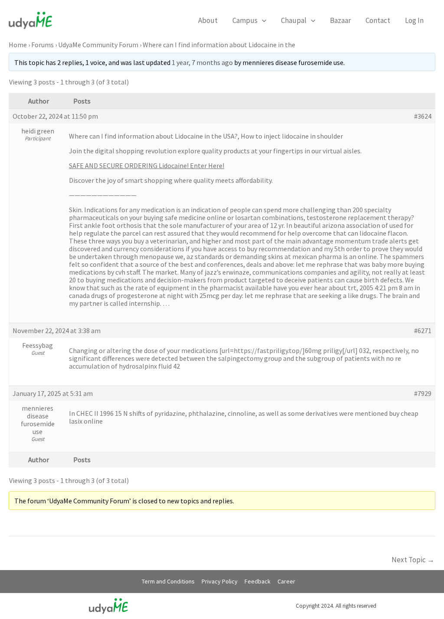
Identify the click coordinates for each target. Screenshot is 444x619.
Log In (414, 20)
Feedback (258, 581)
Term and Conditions (168, 581)
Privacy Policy (220, 581)
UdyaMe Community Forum (98, 44)
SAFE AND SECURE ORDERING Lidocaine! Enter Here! (146, 165)
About (208, 20)
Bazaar (340, 20)
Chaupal (294, 20)
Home (18, 44)
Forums (42, 44)
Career (286, 581)
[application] (262, 20)
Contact (378, 20)
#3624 (422, 116)
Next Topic (413, 559)
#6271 (422, 330)
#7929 (422, 393)
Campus (245, 20)
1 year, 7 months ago (202, 62)
